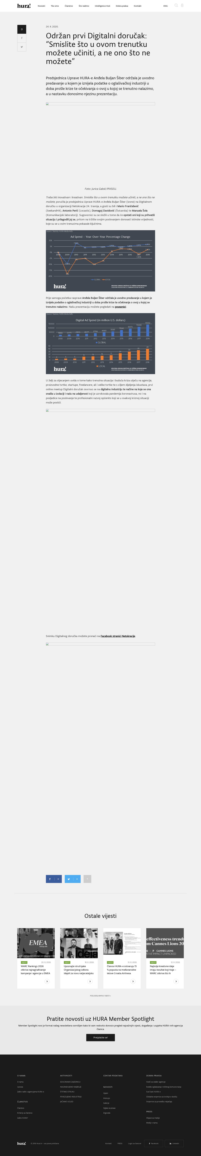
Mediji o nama (151, 1123)
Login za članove (134, 1143)
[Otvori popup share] (87, 879)
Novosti (41, 6)
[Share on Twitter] (21, 47)
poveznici (120, 306)
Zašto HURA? (22, 1118)
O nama (20, 1082)
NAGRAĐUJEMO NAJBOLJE (70, 1087)
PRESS (149, 1111)
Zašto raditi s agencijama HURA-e (30, 1092)
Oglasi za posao (109, 1108)
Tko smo (55, 6)
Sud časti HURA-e (153, 1092)
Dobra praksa (122, 6)
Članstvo (69, 6)
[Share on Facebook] (21, 38)
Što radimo (84, 6)
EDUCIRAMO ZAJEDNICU (70, 1082)
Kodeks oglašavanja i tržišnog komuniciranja (163, 1087)
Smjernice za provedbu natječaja (159, 1101)
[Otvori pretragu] (177, 6)
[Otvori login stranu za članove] (182, 5)
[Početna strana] (23, 1143)
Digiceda (106, 1113)
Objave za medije (153, 1118)
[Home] (23, 6)
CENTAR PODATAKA (113, 1075)
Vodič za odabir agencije (155, 1082)
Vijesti (105, 1093)
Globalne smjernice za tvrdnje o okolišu (161, 1097)
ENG (165, 6)
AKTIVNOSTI (66, 1075)
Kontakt (137, 6)
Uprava (20, 1087)
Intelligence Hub (102, 6)
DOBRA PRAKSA (154, 1075)
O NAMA (21, 1075)
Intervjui (106, 1098)
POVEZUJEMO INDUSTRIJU (71, 1097)
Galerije (106, 1103)
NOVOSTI (107, 1087)
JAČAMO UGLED (66, 1101)
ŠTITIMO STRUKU (67, 1092)
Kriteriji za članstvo (24, 1113)
